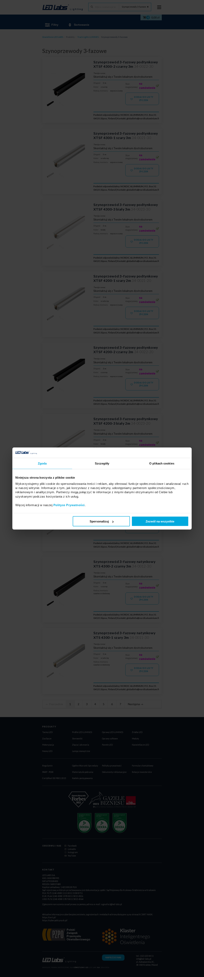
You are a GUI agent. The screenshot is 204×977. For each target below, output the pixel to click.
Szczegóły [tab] (102, 463)
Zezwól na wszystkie (160, 521)
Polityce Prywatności (69, 505)
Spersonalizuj (99, 521)
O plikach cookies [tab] (161, 463)
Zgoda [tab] (42, 463)
